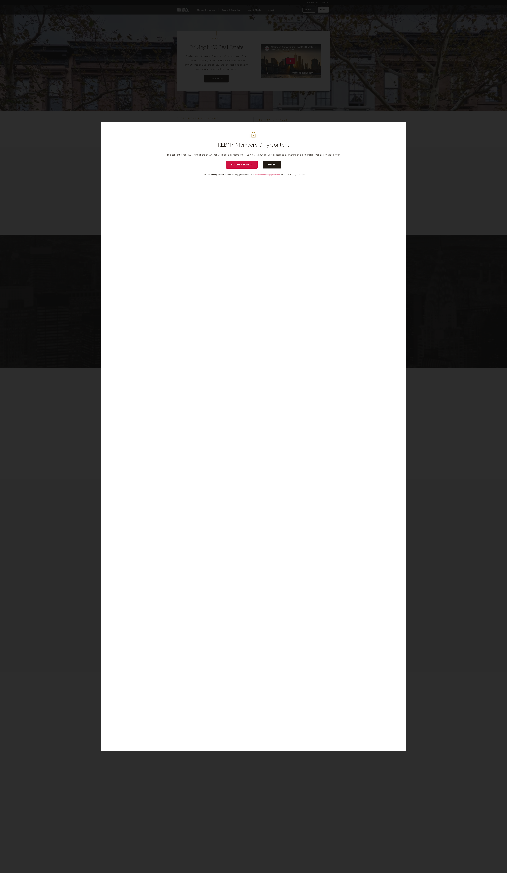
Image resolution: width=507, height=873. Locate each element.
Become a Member (241, 165)
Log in (272, 165)
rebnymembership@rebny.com (268, 174)
